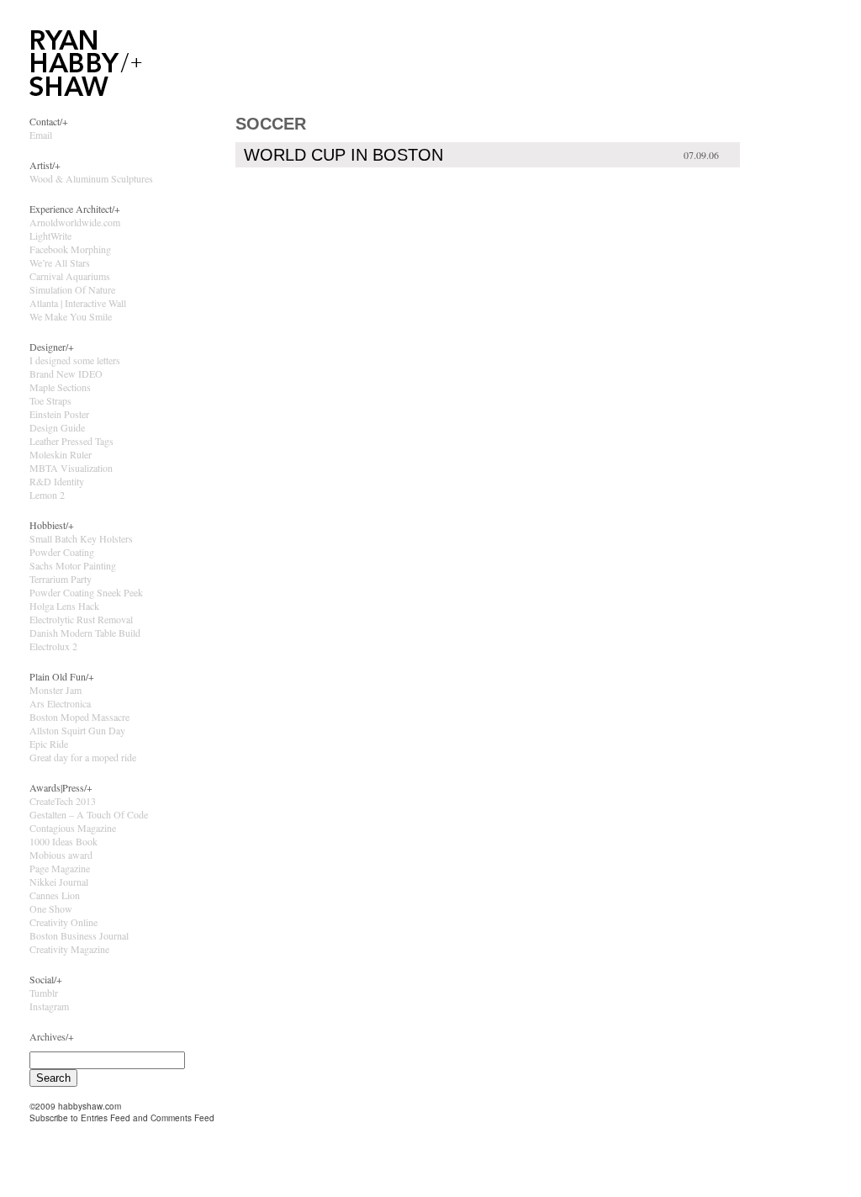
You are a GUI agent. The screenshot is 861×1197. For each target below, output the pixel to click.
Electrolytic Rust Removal (81, 619)
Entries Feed (105, 1118)
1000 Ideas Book (63, 841)
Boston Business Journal (79, 935)
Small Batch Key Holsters (81, 538)
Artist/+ (45, 165)
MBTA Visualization (71, 467)
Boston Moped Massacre (79, 716)
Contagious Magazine (72, 827)
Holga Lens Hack (64, 605)
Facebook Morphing (70, 249)
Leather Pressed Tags (71, 441)
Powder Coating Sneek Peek (86, 592)
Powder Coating (61, 552)
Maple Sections (60, 387)
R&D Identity (56, 481)
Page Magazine (59, 868)
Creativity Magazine (69, 949)
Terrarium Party (60, 578)
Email (40, 134)
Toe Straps (50, 400)
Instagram (49, 1006)
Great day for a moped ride (82, 757)
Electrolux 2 (53, 646)
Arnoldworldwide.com (74, 222)
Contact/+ (48, 121)
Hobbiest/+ (51, 525)
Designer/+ (51, 346)
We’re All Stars (59, 262)
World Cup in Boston (343, 155)
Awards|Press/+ (60, 787)
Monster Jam (55, 689)
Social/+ (45, 979)
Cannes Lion (54, 895)
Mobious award (60, 854)
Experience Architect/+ (74, 208)
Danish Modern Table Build (84, 632)
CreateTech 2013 (62, 801)
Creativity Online (63, 922)
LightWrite (50, 235)
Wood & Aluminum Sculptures (91, 178)
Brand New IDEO (66, 373)
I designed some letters (74, 360)
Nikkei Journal (58, 881)
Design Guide (57, 427)
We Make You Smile (70, 316)
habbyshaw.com (89, 1106)
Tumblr (43, 992)
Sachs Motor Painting (72, 565)
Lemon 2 (47, 494)
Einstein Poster (59, 414)
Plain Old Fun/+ (61, 676)
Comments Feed (182, 1118)
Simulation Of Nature (72, 289)
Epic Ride (48, 743)
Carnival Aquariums (69, 276)
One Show (50, 908)
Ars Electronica (60, 703)
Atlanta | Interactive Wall (77, 303)
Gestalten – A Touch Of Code (88, 814)
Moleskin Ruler (60, 454)
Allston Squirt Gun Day (77, 730)
